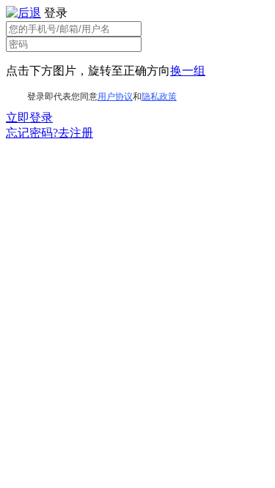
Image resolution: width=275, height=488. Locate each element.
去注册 (75, 133)
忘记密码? (32, 133)
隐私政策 (159, 96)
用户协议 (115, 96)
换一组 (187, 70)
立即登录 (29, 117)
